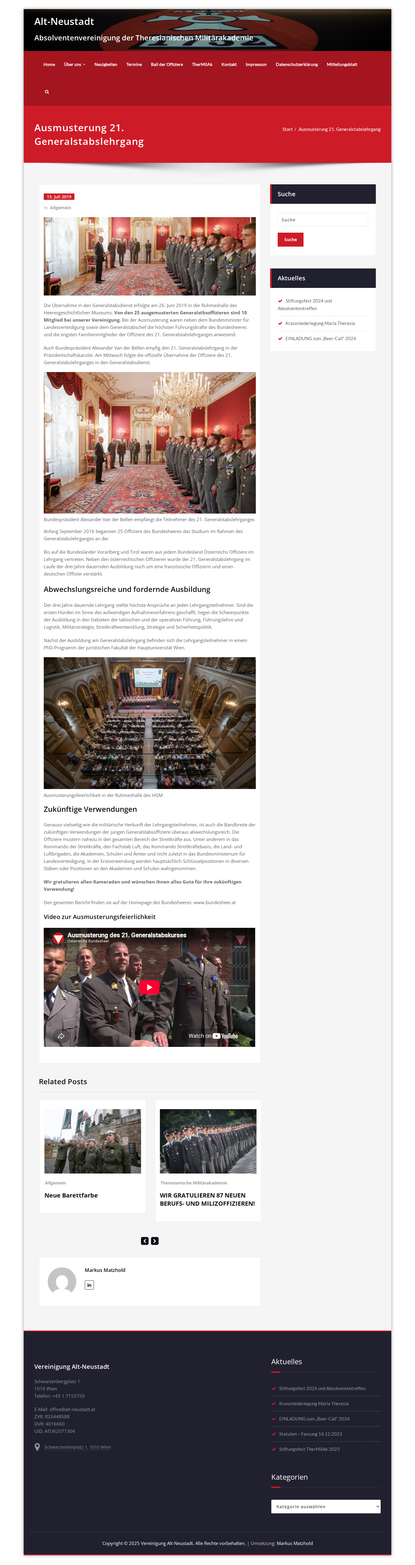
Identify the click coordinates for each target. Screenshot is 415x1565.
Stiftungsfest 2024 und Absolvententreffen (322, 1374)
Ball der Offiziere (167, 64)
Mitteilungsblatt (342, 64)
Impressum (256, 64)
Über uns (72, 64)
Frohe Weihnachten (82, 1190)
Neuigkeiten (105, 64)
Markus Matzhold (295, 1529)
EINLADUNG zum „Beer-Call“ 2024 (321, 338)
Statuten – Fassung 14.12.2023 (310, 1420)
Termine (134, 64)
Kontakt (229, 64)
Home (49, 64)
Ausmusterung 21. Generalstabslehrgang (340, 129)
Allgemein (60, 207)
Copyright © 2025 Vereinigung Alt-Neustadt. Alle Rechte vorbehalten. (174, 1529)
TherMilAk (202, 64)
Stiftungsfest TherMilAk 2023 (309, 1435)
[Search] (46, 92)
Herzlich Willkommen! (202, 1131)
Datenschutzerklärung (297, 64)
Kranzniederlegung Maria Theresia (320, 323)
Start (288, 129)
